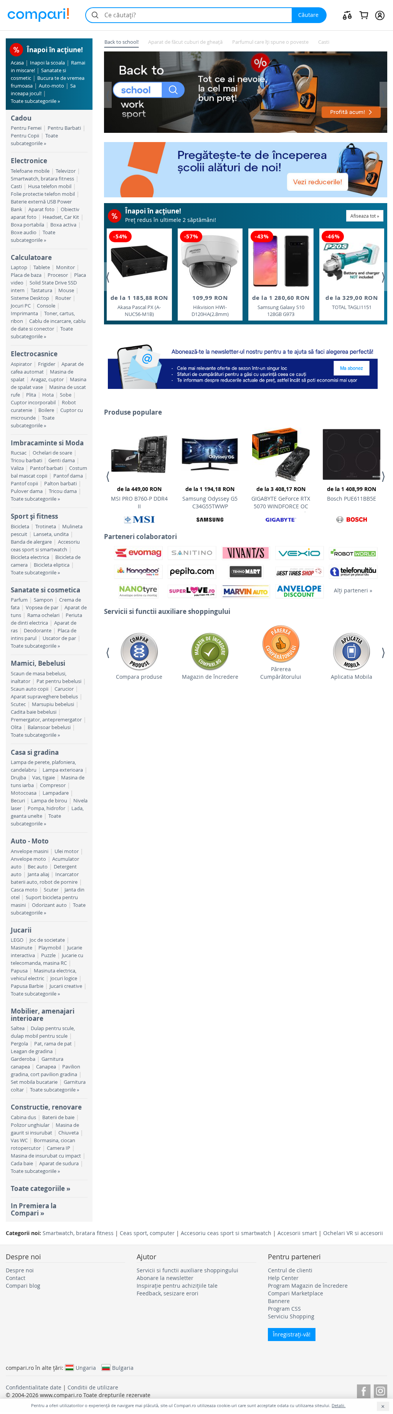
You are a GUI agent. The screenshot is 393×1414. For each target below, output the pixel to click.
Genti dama (61, 460)
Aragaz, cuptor (47, 379)
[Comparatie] (347, 15)
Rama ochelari (43, 615)
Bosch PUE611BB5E (351, 493)
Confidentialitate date (33, 1387)
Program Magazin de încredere (308, 1285)
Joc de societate (47, 940)
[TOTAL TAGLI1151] (351, 262)
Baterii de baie (58, 1117)
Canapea (46, 1066)
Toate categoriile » (40, 1188)
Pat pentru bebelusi (58, 681)
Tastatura (41, 290)
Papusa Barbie (27, 986)
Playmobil (49, 947)
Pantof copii (24, 483)
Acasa (17, 63)
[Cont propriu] (379, 15)
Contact (15, 1278)
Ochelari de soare (52, 453)
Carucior (64, 689)
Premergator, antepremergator (46, 719)
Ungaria (86, 1367)
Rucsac (18, 453)
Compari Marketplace (295, 1293)
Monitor (65, 267)
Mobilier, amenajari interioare (42, 1014)
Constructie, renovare (46, 1107)
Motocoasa (23, 793)
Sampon (43, 600)
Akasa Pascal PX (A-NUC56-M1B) (139, 306)
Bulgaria (123, 1367)
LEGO (17, 940)
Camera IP (58, 1148)
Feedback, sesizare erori (167, 1293)
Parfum (19, 600)
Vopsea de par (42, 607)
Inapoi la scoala (47, 63)
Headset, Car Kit (61, 217)
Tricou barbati (26, 460)
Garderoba (23, 1059)
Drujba (18, 777)
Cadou (21, 118)
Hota (48, 395)
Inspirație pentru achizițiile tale (177, 1285)
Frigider (46, 364)
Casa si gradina (35, 752)
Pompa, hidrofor (46, 808)
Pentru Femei (26, 128)
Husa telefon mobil (49, 186)
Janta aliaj (38, 874)
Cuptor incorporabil (33, 402)
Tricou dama (63, 491)
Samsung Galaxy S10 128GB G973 (281, 306)
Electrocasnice (34, 353)
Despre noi (20, 1270)
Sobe (65, 395)
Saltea (18, 1028)
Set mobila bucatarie (34, 1082)
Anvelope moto (28, 859)
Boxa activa (63, 225)
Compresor (53, 785)
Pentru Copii (25, 135)
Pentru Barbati (64, 128)
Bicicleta (20, 526)
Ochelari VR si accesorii (353, 1233)
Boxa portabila (27, 225)
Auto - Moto (30, 841)
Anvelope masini (29, 851)
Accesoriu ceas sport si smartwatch (226, 1233)
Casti (16, 186)
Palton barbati (60, 483)
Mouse (66, 290)
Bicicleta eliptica (51, 565)
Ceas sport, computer (147, 1233)
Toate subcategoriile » (35, 101)
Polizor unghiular (30, 1125)
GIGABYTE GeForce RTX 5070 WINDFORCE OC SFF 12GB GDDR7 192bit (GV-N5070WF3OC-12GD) (281, 498)
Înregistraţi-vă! (291, 1334)
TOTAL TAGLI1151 (351, 302)
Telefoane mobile (30, 171)
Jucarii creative (66, 986)
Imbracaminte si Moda (47, 442)
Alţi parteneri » (353, 590)
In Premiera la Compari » (33, 1209)
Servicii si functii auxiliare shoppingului (187, 1270)
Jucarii (21, 930)
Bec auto (38, 866)
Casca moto (24, 889)
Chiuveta (68, 1133)
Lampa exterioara (63, 770)
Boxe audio (23, 232)
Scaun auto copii (29, 689)
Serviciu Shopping (291, 1316)
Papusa (19, 970)
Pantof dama (68, 476)
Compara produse (139, 676)
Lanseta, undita (51, 534)
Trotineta (45, 526)
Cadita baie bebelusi (33, 712)
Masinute (21, 947)
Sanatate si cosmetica (45, 589)
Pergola (19, 1043)
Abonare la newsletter (165, 1278)
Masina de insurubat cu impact (46, 1156)
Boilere (46, 410)
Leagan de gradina (32, 1051)
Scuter (51, 889)
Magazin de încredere (210, 676)
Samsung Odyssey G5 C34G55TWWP (210, 497)
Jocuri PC (21, 306)
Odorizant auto (49, 905)
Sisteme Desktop (30, 298)
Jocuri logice (63, 978)
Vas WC (19, 1140)
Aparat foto (41, 209)
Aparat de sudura (59, 1163)
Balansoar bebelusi (49, 727)
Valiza (17, 468)
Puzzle (48, 955)
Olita (16, 727)
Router (63, 298)
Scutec (18, 704)
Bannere (279, 1301)
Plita (31, 395)
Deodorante (37, 630)
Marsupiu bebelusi (53, 704)
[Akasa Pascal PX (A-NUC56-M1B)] (139, 261)
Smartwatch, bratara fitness (42, 178)
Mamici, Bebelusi (38, 663)
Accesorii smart (297, 1233)
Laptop (19, 267)
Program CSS (284, 1308)
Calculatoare (31, 257)
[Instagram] (380, 1390)
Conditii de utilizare (93, 1387)
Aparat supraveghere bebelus (44, 696)
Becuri (18, 800)
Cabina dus (23, 1117)
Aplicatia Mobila (351, 676)
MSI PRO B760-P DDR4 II (139, 497)
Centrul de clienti (290, 1270)
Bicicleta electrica (30, 557)
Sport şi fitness (34, 516)
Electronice (29, 160)
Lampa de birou (49, 800)
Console (46, 306)
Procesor (58, 275)
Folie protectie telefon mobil (43, 194)
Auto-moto (51, 86)
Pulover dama (27, 491)
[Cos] (363, 15)
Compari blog (23, 1285)
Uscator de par (59, 638)
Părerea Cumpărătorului (280, 672)
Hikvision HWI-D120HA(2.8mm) (210, 306)
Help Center (283, 1278)
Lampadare (56, 793)
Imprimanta (24, 313)
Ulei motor (66, 851)
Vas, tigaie (43, 777)
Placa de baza (26, 275)
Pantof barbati (46, 468)
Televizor (66, 171)
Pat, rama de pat (53, 1043)
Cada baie (22, 1163)
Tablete (41, 267)
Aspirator (21, 364)
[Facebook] (363, 1390)
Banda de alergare (31, 542)
